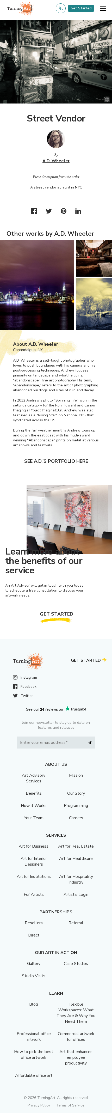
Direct (33, 935)
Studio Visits (33, 976)
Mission (76, 775)
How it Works (34, 805)
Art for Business (33, 846)
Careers (76, 818)
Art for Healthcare (76, 858)
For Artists (34, 894)
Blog (33, 1004)
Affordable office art (33, 1075)
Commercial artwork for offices (76, 1036)
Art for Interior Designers (34, 861)
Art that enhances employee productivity (75, 1057)
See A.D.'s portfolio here (56, 461)
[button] (102, 8)
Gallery (33, 963)
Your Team (33, 818)
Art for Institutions (34, 876)
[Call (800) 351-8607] (61, 8)
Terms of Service (70, 1105)
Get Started (81, 8)
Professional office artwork (34, 1036)
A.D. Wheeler (56, 161)
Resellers (34, 923)
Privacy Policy (39, 1105)
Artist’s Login (76, 894)
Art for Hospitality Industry (76, 879)
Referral (76, 923)
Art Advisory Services (33, 778)
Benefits (34, 793)
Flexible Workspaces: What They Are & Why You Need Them (76, 1012)
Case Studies (76, 963)
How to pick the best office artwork (33, 1054)
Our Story (76, 793)
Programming (76, 805)
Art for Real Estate (76, 846)
